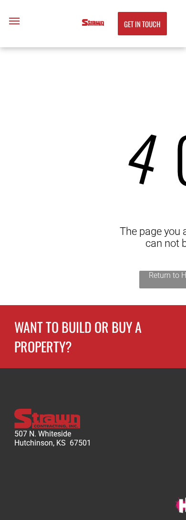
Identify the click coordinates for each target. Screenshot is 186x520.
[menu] (14, 21)
